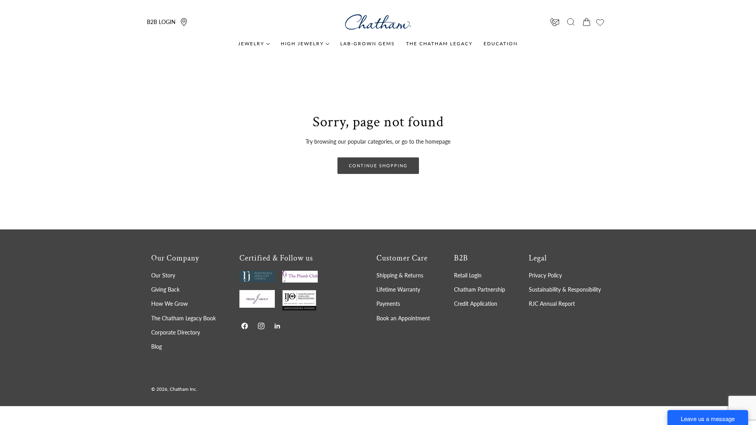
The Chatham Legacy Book (183, 318)
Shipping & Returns (399, 275)
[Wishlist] (600, 22)
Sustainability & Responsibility (565, 289)
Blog (156, 346)
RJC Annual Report (552, 303)
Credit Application (475, 303)
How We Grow (169, 303)
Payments (388, 303)
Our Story (163, 275)
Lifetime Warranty (398, 289)
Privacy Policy (545, 275)
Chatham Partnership (479, 289)
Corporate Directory (175, 332)
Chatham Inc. (183, 389)
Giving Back (165, 289)
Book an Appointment (403, 318)
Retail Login (468, 275)
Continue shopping (378, 165)
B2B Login (161, 21)
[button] (571, 22)
